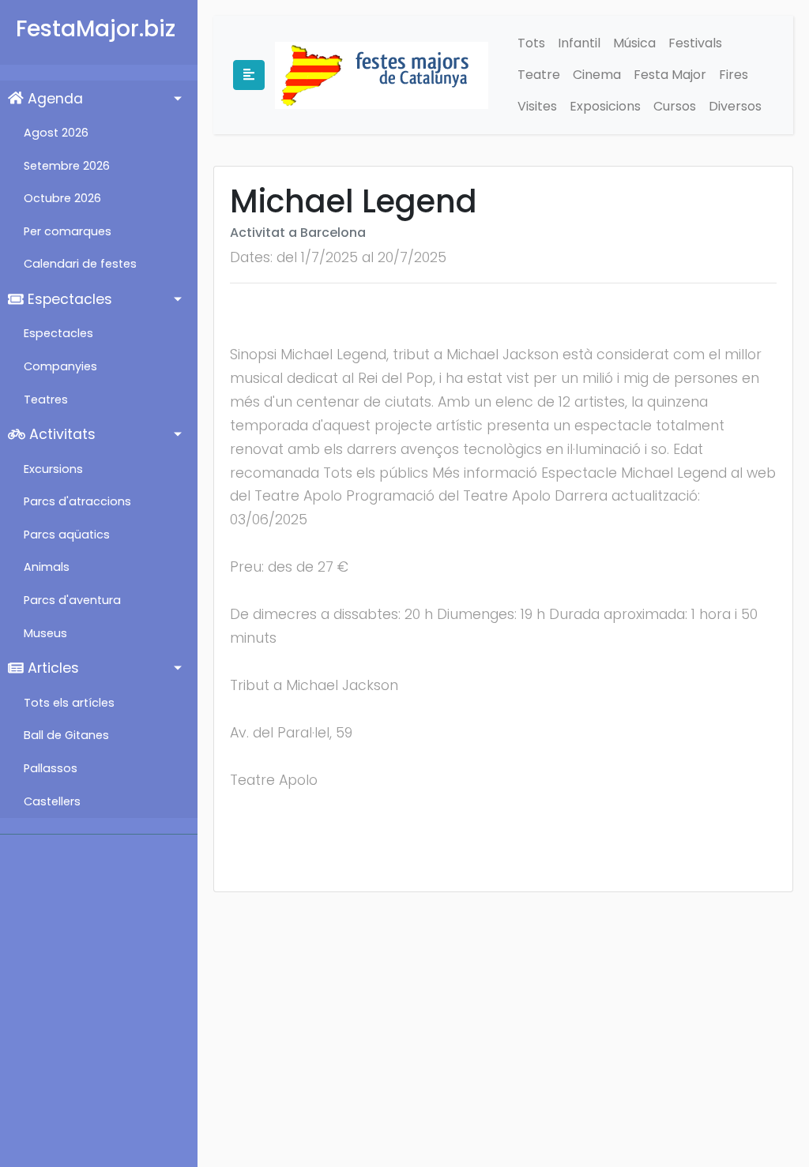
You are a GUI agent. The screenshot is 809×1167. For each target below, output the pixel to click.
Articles (51, 668)
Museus (45, 633)
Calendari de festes (80, 264)
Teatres (46, 399)
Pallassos (50, 768)
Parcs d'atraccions (77, 501)
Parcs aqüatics (67, 534)
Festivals (695, 43)
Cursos (674, 106)
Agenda (53, 98)
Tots (531, 43)
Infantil (579, 43)
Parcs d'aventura (72, 600)
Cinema (597, 75)
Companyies (60, 366)
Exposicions (605, 106)
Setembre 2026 (67, 166)
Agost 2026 (56, 133)
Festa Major (670, 75)
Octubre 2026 (62, 198)
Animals (47, 567)
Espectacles (68, 299)
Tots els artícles (69, 703)
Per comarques (67, 231)
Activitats (60, 434)
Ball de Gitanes (66, 735)
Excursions (53, 469)
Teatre (538, 75)
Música (634, 43)
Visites (537, 106)
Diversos (735, 106)
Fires (733, 75)
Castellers (52, 801)
